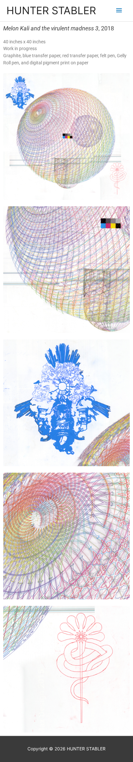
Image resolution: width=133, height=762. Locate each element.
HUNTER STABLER (51, 10)
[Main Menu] (119, 10)
